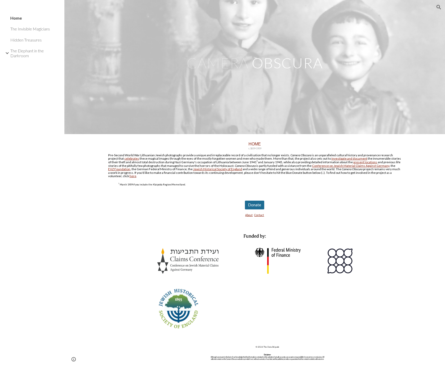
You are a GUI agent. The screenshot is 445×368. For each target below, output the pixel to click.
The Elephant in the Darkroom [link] (27, 53)
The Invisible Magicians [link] (30, 28)
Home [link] (16, 17)
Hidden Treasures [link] (26, 39)
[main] (254, 67)
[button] (439, 7)
